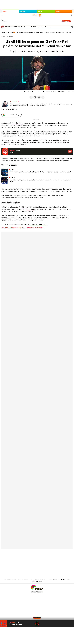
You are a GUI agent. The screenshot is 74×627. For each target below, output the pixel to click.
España (4, 22)
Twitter (35, 97)
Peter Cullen (69, 32)
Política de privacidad (26, 579)
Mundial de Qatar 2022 (38, 224)
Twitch (44, 557)
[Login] (71, 15)
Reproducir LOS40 (70, 151)
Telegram (43, 97)
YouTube (33, 557)
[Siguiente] (71, 32)
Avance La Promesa (42, 32)
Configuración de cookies (52, 579)
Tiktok (29, 557)
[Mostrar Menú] (2, 16)
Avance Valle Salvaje (57, 32)
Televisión (10, 36)
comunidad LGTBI (24, 218)
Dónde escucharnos (37, 581)
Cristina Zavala (14, 102)
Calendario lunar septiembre (25, 32)
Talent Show (30, 227)
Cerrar (71, 26)
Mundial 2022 (21, 227)
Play (37, 623)
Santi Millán (4, 227)
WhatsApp (39, 97)
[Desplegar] (37, 617)
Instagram (26, 557)
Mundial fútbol (39, 227)
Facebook (31, 97)
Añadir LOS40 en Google (13, 115)
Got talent (12, 227)
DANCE (40, 11)
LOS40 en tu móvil (65, 579)
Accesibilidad (15, 579)
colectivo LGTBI (38, 132)
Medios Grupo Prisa (37, 592)
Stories (47, 557)
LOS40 (4, 11)
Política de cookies (39, 579)
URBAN (58, 11)
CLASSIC (22, 11)
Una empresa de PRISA (37, 587)
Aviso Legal (7, 579)
